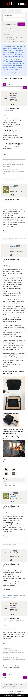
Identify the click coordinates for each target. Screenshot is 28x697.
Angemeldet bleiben (10, 24)
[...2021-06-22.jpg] (11, 420)
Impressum (7, 695)
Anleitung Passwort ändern (17, 73)
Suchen (18, 11)
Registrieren (6, 34)
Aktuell (11, 11)
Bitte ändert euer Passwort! (12, 46)
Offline (15, 93)
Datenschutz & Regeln (17, 695)
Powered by (10, 693)
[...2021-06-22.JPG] (14, 385)
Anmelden (21, 24)
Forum (4, 11)
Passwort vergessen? (9, 28)
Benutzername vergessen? (10, 31)
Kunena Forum (17, 693)
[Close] (25, 46)
